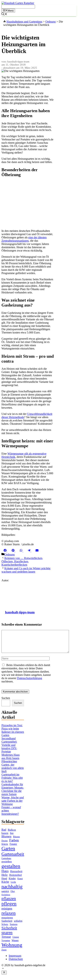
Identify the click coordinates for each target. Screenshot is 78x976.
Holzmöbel (15, 874)
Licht (13, 882)
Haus (5, 871)
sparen (7, 932)
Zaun (4, 949)
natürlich (5, 891)
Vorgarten (5, 940)
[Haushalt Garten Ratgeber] (17, 3)
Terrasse (6, 936)
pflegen (9, 903)
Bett (11, 833)
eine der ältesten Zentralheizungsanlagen (24, 239)
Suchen (5, 698)
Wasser (15, 940)
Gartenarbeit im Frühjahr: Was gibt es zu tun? (12, 778)
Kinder (12, 878)
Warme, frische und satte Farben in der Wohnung (12, 801)
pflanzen (8, 898)
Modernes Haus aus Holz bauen (10, 756)
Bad (3, 829)
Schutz (4, 924)
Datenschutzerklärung (29, 678)
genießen (6, 861)
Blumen (6, 836)
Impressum (15, 955)
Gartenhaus (6, 858)
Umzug (16, 937)
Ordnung (9, 554)
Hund (4, 878)
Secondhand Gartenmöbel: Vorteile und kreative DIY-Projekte (9, 745)
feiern (4, 844)
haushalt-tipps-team (20, 612)
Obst (13, 891)
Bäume (16, 836)
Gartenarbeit (12, 853)
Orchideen (5, 895)
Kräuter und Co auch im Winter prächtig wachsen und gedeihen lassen (25, 570)
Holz (4, 875)
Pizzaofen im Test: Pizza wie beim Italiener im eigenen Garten (12, 730)
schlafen (18, 920)
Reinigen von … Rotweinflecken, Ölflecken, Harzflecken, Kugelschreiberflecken (22, 561)
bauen (4, 833)
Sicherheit (9, 928)
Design (4, 841)
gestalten (10, 866)
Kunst (20, 878)
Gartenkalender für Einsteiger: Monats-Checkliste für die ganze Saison (12, 789)
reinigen (6, 908)
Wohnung (11, 945)
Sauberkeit (6, 920)
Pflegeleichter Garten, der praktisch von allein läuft (12, 766)
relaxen (8, 913)
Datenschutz (16, 959)
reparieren (7, 917)
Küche (5, 881)
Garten (8, 848)
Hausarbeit (16, 871)
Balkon (12, 829)
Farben (14, 840)
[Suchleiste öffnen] (4, 14)
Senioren (13, 924)
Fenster (13, 844)
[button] (2, 968)
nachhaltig (11, 886)
